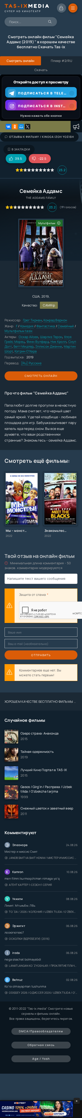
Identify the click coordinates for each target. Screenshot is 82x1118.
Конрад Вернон (55, 320)
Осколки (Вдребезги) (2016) (29, 939)
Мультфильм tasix (18, 331)
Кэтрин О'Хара (26, 351)
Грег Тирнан (32, 320)
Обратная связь (41, 1045)
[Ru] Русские (31, 363)
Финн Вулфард (38, 341)
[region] (41, 98)
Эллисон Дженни (48, 346)
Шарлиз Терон (51, 337)
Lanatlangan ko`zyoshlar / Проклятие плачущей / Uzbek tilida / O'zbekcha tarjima (43, 966)
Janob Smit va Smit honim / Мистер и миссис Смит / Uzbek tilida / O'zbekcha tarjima (43, 858)
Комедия (27, 326)
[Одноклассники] (15, 126)
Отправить (41, 655)
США (36, 296)
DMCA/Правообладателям (41, 1031)
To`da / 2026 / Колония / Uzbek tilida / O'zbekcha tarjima (43, 912)
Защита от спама (32, 594)
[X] (27, 126)
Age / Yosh (41, 1059)
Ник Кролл (59, 341)
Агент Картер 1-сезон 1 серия (30, 885)
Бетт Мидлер (24, 346)
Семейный (66, 326)
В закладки (21, 149)
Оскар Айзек (28, 337)
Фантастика (46, 326)
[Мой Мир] (21, 126)
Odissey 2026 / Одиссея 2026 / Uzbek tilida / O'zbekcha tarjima (43, 993)
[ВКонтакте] (8, 126)
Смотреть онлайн (41, 376)
